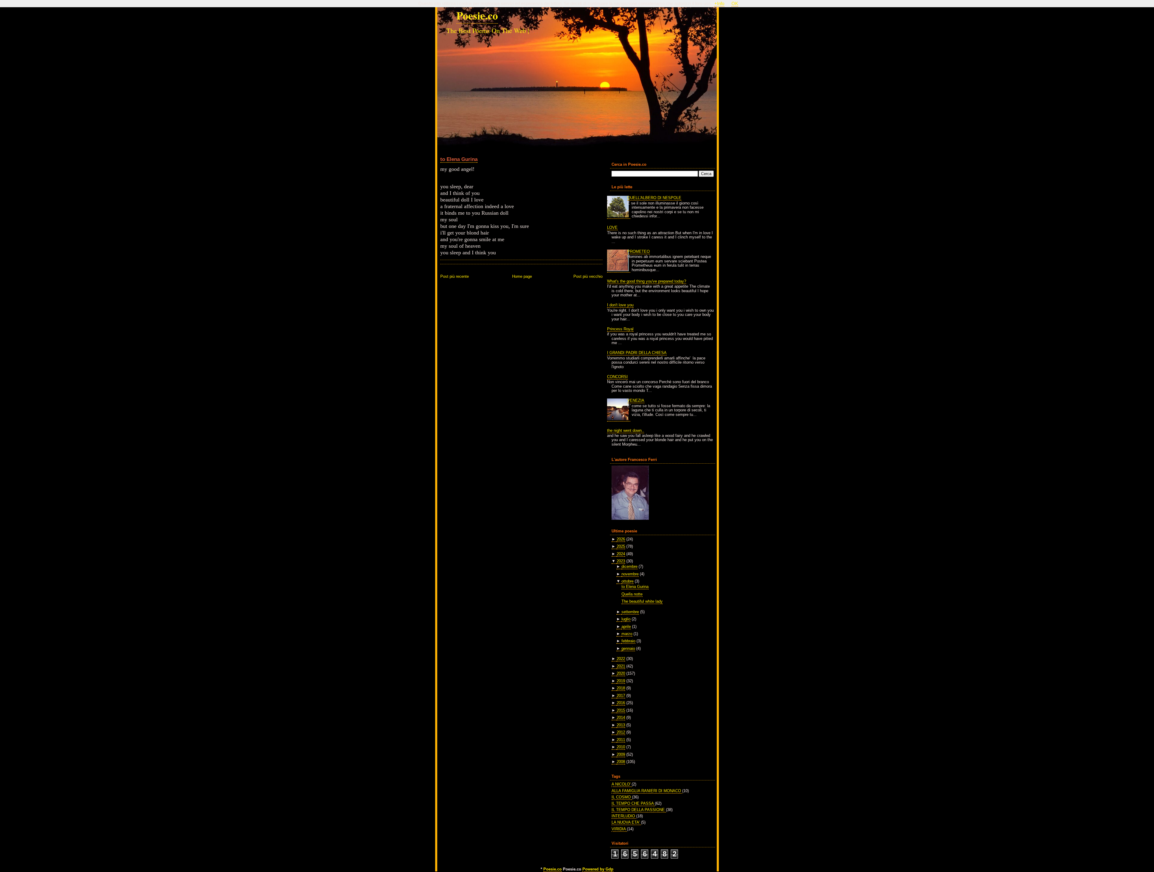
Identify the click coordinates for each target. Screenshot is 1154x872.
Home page (522, 276)
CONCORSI (617, 376)
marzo (626, 633)
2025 (621, 546)
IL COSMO (622, 797)
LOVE (612, 227)
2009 (621, 754)
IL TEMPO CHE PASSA (633, 803)
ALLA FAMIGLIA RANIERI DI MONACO (647, 791)
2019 (621, 681)
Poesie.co (477, 15)
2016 (621, 703)
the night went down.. (625, 430)
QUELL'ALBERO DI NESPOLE (654, 197)
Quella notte (632, 594)
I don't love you (620, 305)
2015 (621, 710)
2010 (621, 747)
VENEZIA (635, 400)
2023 (621, 561)
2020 (621, 673)
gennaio (628, 648)
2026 (621, 539)
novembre (630, 574)
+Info (719, 3)
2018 (621, 688)
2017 (621, 695)
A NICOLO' (622, 784)
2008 (621, 761)
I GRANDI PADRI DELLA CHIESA (637, 352)
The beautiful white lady (642, 601)
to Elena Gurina (459, 159)
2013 (621, 725)
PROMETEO (638, 251)
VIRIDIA (619, 829)
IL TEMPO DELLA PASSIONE (639, 809)
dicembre (629, 566)
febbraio (628, 641)
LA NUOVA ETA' (626, 822)
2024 (621, 554)
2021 (621, 666)
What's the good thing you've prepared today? (646, 281)
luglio (625, 619)
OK (734, 3)
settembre (630, 612)
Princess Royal (620, 329)
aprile (626, 626)
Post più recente (454, 276)
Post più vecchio (588, 276)
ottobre (627, 581)
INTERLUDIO (624, 816)
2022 (621, 658)
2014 (621, 717)
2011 (621, 739)
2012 (621, 732)
